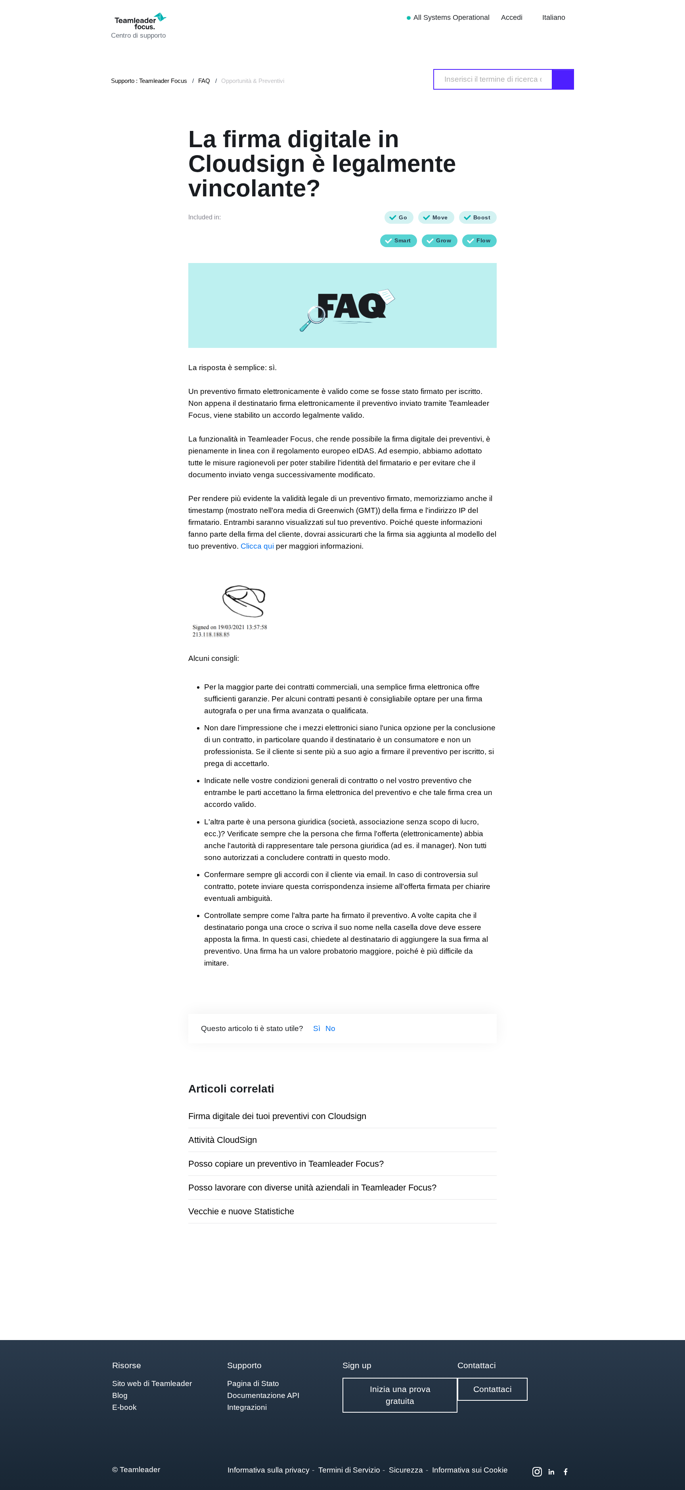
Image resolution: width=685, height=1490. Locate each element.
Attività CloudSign (222, 1140)
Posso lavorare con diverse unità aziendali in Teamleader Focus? (312, 1187)
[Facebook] (566, 1472)
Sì (316, 1028)
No (330, 1028)
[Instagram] (537, 1472)
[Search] (563, 79)
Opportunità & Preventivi (252, 80)
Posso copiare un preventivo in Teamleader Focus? (286, 1164)
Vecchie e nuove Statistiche (241, 1211)
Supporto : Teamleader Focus (149, 80)
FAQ (204, 80)
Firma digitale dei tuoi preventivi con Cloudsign (277, 1116)
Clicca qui (258, 546)
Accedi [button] (512, 17)
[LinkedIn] (551, 1472)
